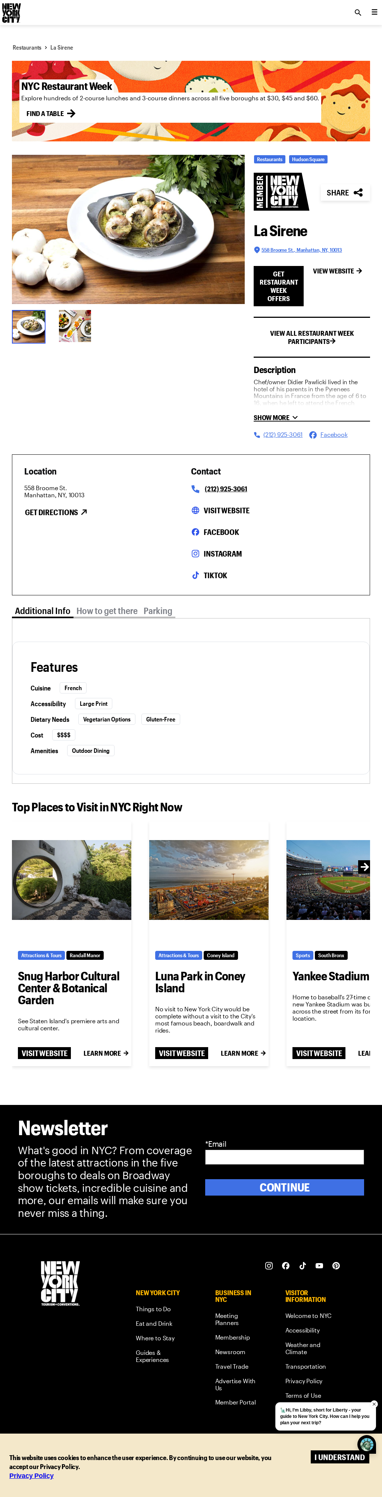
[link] (161, 1310)
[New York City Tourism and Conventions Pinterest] (336, 1266)
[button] (128, 229)
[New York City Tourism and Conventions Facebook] (286, 1266)
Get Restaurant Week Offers (279, 286)
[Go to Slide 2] (77, 326)
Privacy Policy (31, 1475)
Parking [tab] (158, 610)
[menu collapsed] (374, 12)
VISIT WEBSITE (44, 1053)
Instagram (223, 553)
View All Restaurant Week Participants (312, 337)
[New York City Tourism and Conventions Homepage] (60, 1284)
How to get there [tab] (107, 610)
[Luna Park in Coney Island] (209, 880)
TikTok (215, 575)
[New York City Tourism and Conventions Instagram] (269, 1266)
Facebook (221, 531)
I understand (339, 1457)
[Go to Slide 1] (30, 326)
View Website (333, 271)
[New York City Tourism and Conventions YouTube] (319, 1266)
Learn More (102, 1053)
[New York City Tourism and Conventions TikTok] (302, 1266)
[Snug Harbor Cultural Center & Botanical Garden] (71, 880)
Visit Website (226, 510)
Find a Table (45, 113)
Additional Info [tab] (43, 610)
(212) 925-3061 (226, 489)
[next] (365, 867)
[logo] (11, 10)
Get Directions (51, 512)
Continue (285, 1187)
